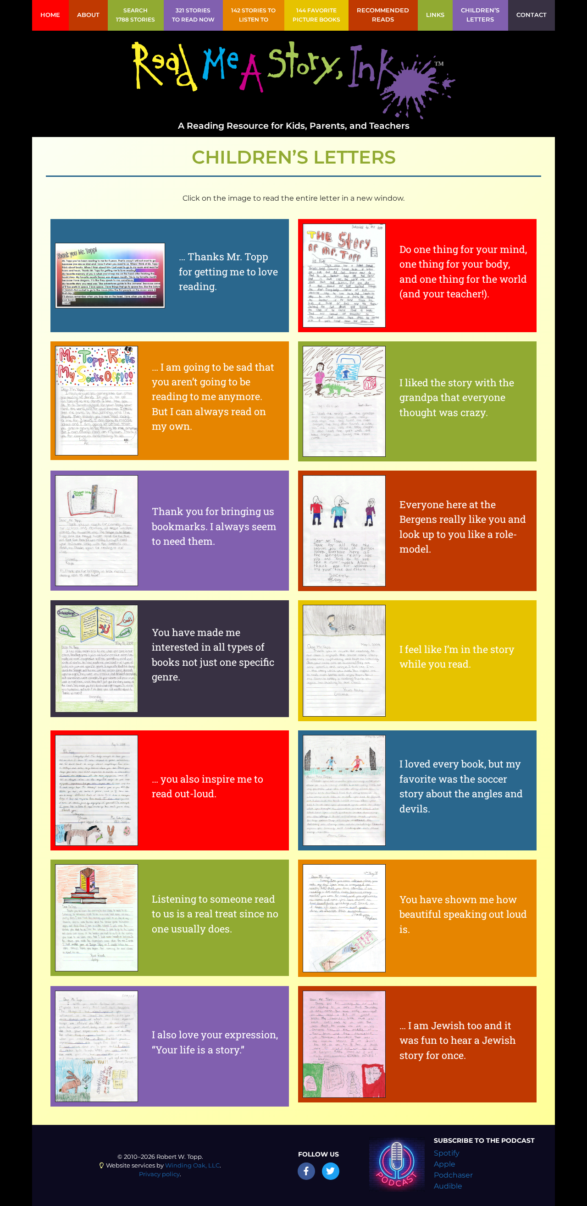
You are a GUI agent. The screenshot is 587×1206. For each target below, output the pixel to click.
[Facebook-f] (306, 1171)
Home (50, 14)
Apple (444, 1164)
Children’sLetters (480, 15)
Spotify (447, 1153)
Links (435, 14)
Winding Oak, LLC (192, 1165)
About (88, 14)
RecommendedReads (383, 15)
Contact (531, 14)
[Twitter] (330, 1171)
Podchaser (453, 1175)
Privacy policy (159, 1174)
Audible (448, 1186)
